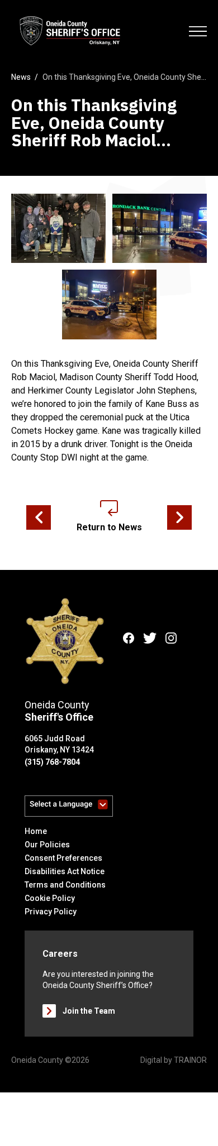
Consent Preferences (63, 857)
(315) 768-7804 (52, 761)
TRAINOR (190, 1060)
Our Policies (47, 844)
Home (36, 831)
